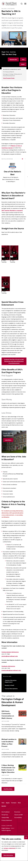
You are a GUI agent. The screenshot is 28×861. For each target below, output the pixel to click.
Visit (23, 59)
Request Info (13, 59)
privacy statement (10, 848)
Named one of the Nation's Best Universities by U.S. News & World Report (10, 179)
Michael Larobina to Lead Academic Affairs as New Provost (9, 742)
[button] (25, 4)
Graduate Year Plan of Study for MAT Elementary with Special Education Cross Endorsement (14, 361)
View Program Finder (9, 78)
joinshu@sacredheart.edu (10, 656)
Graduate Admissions (8, 666)
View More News (8, 789)
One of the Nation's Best (12, 173)
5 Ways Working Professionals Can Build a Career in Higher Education (8, 768)
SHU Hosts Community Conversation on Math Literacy (8, 714)
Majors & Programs (8, 8)
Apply (22, 64)
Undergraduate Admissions (10, 652)
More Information (8, 855)
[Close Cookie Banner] (26, 837)
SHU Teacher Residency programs (12, 210)
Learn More (8, 440)
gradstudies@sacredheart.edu (11, 670)
